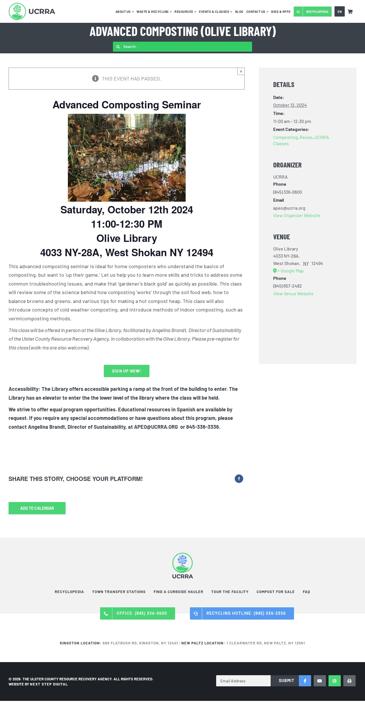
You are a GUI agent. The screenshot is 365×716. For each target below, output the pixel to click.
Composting (285, 137)
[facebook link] (305, 680)
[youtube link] (320, 680)
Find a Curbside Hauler (178, 591)
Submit (287, 680)
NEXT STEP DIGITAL (49, 684)
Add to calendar (37, 508)
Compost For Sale (276, 591)
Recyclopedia (69, 591)
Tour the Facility (230, 591)
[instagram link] (334, 680)
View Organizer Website (297, 215)
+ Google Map (290, 270)
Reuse (306, 137)
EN (340, 11)
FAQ (306, 591)
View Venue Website (293, 293)
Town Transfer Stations (119, 591)
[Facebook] (239, 478)
